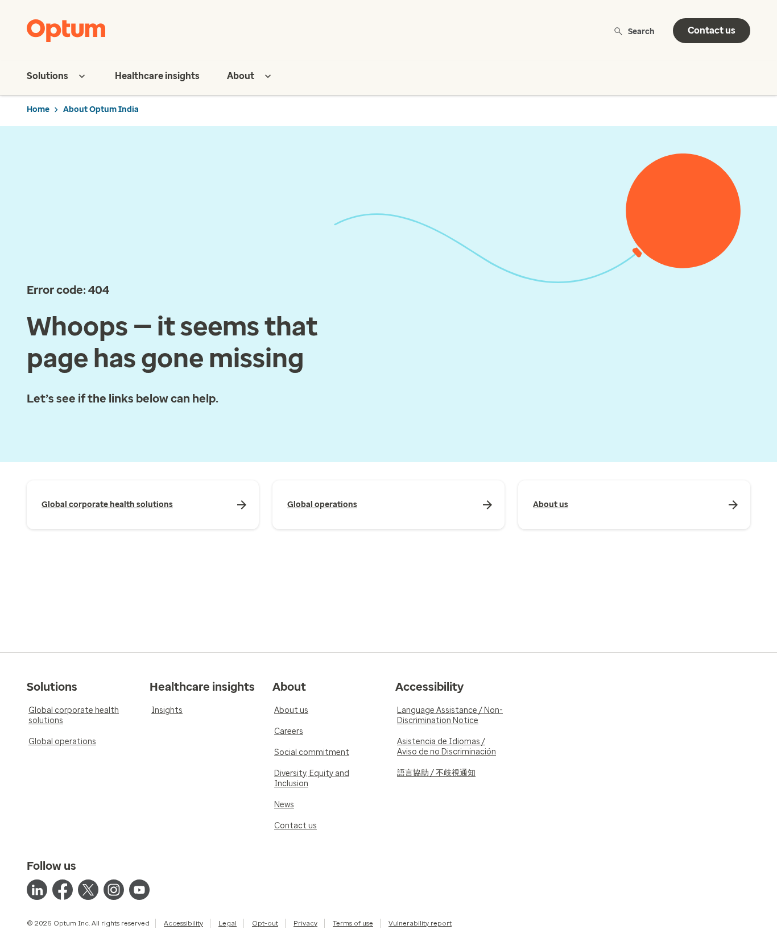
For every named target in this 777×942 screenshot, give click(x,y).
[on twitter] (88, 889)
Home (38, 109)
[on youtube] (139, 889)
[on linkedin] (37, 889)
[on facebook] (62, 889)
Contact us (711, 30)
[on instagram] (114, 889)
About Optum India (101, 109)
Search (641, 31)
